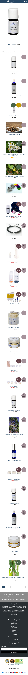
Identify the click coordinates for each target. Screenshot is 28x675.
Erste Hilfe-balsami (14, 551)
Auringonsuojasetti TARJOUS (14, 285)
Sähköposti (4, 646)
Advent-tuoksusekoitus (14, 71)
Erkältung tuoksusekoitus (14, 503)
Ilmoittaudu (14, 652)
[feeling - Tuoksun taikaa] (11, 1)
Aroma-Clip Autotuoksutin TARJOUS (14, 216)
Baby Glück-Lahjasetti (14, 303)
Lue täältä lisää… (14, 617)
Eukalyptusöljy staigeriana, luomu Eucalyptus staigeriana (14, 577)
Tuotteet (13, 44)
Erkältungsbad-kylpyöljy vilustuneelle (14, 527)
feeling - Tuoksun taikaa (15, 664)
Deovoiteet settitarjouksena (14, 479)
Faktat (14, 622)
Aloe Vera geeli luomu (14, 115)
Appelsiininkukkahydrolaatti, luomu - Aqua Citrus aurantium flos (14, 155)
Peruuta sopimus (14, 626)
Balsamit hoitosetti (14, 386)
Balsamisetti (14, 370)
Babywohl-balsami (14, 351)
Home (9, 44)
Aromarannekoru (14, 237)
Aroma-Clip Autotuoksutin (14, 194)
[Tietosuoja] (7, 663)
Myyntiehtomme (14, 627)
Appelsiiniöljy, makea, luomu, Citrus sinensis (14, 176)
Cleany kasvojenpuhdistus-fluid (14, 460)
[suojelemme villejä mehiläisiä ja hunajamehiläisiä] (12, 663)
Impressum (14, 631)
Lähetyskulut (14, 623)
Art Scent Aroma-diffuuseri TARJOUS (14, 261)
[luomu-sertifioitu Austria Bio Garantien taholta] (19, 663)
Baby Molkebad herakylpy (14, 327)
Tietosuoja (14, 630)
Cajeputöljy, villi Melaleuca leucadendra (14, 434)
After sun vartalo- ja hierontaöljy (14, 95)
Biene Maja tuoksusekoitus (14, 410)
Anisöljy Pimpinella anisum (14, 134)
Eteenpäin (19, 587)
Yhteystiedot (14, 624)
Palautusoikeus (14, 629)
